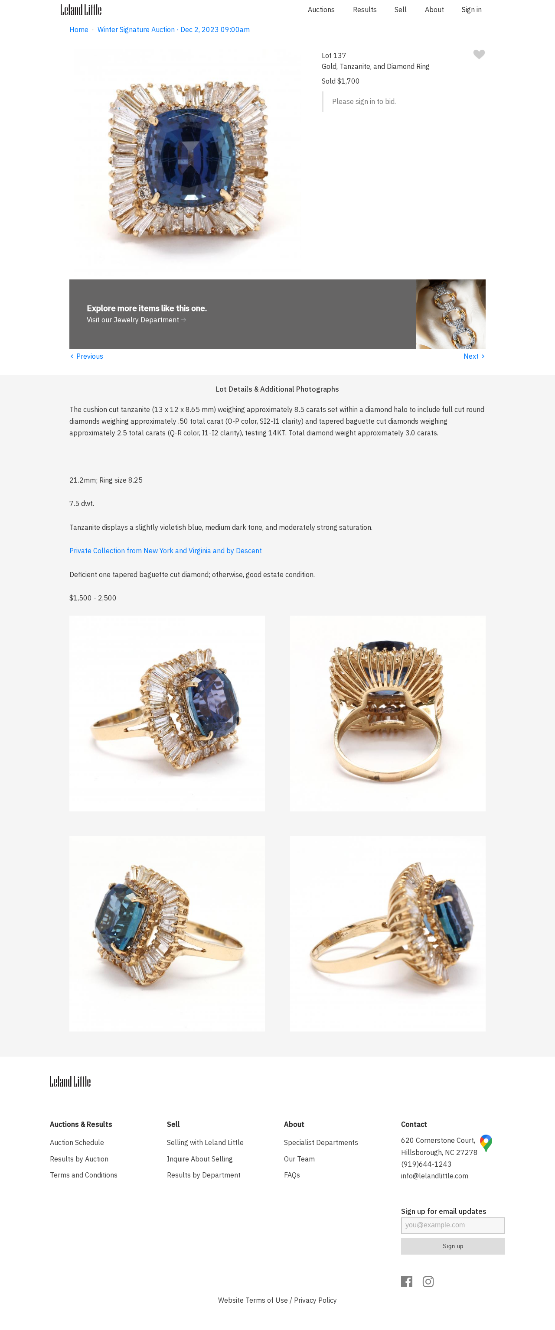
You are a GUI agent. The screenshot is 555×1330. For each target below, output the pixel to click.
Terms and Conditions (84, 1175)
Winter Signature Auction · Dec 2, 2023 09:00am (174, 29)
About (434, 9)
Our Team (299, 1159)
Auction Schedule (77, 1142)
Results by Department (204, 1175)
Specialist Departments (321, 1142)
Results (365, 9)
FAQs (292, 1175)
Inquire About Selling (200, 1159)
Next (475, 356)
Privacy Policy (315, 1300)
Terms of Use (266, 1300)
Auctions (321, 9)
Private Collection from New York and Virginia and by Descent (165, 550)
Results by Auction (79, 1159)
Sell (401, 9)
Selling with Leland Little (205, 1142)
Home (78, 29)
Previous (86, 356)
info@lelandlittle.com (434, 1175)
